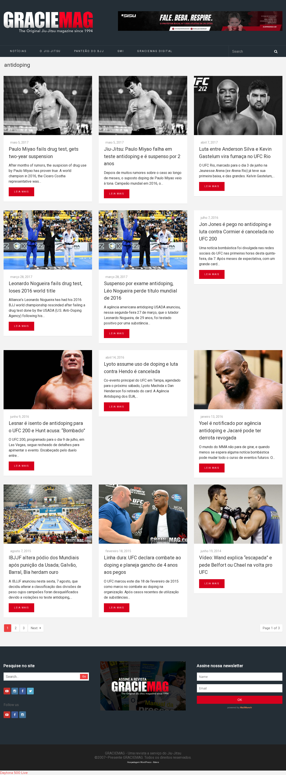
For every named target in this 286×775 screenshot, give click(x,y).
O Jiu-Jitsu (50, 51)
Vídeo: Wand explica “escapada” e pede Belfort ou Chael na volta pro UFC (235, 565)
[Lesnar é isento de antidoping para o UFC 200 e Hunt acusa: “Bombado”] (48, 379)
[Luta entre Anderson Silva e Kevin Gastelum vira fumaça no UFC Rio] (238, 105)
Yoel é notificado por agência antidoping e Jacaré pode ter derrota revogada (230, 430)
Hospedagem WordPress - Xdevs (143, 762)
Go (84, 676)
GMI (121, 51)
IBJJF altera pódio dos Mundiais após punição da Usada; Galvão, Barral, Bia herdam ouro (44, 565)
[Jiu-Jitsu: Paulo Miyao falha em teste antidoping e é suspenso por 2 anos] (143, 105)
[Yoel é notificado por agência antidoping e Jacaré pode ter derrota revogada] (238, 379)
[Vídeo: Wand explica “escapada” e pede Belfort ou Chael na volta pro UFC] (238, 514)
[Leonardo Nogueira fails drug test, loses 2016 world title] (48, 239)
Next (34, 628)
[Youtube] (7, 691)
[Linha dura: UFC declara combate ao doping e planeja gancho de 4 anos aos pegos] (143, 514)
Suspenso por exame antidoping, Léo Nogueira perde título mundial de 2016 (140, 291)
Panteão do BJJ (89, 51)
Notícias (18, 51)
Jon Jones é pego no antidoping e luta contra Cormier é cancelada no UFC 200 (236, 231)
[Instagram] (14, 691)
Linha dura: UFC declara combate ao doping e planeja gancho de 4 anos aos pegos (142, 565)
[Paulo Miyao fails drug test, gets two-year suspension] (48, 105)
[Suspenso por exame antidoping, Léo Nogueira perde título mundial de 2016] (143, 239)
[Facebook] (22, 691)
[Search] (275, 51)
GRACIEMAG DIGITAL (154, 51)
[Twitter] (30, 691)
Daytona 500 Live (14, 773)
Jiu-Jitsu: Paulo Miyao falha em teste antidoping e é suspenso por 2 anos (142, 156)
